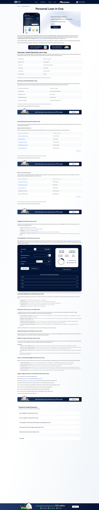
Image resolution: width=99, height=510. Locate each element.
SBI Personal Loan (21, 139)
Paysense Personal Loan (22, 181)
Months (38, 261)
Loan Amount (23, 249)
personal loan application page (30, 380)
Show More (78, 150)
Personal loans (40, 38)
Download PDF (66, 269)
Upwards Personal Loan (22, 184)
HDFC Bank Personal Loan (23, 145)
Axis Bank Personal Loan (22, 142)
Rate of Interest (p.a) (25, 255)
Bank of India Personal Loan (23, 136)
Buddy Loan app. (39, 378)
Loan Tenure (23, 261)
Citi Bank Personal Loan (22, 148)
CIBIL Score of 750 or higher (32, 232)
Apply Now (55, 27)
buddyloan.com (25, 378)
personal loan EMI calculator (70, 240)
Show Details (34, 268)
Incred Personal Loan (22, 187)
